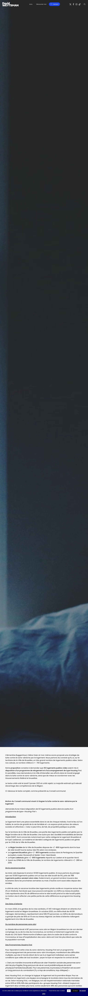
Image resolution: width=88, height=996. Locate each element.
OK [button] (69, 991)
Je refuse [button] (75, 991)
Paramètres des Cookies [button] (57, 991)
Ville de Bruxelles (9, 448)
